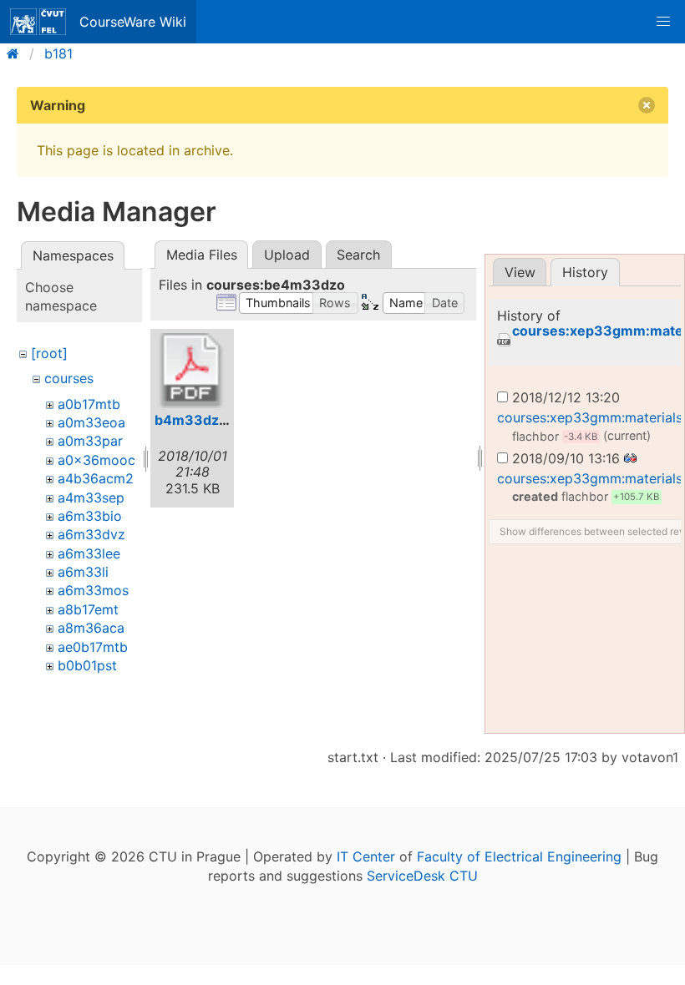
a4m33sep (91, 497)
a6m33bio (90, 516)
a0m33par (90, 440)
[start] (18, 53)
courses (69, 378)
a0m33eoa (91, 422)
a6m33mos (93, 590)
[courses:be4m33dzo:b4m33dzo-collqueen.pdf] (192, 370)
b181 (58, 53)
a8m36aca (91, 627)
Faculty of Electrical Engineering (519, 856)
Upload (287, 254)
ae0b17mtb (93, 647)
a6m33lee (89, 553)
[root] (49, 353)
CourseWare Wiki (132, 21)
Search (358, 254)
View (520, 272)
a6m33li (83, 571)
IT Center (366, 856)
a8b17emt (88, 609)
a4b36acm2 (96, 478)
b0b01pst (87, 665)
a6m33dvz (91, 534)
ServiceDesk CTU (422, 875)
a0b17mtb (89, 404)
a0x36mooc (96, 460)
